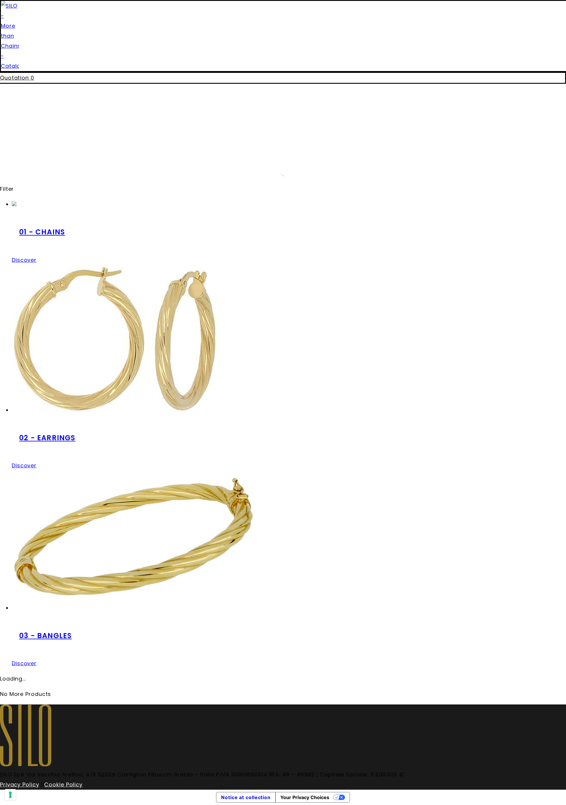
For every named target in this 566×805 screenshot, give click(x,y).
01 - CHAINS (42, 232)
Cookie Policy (63, 784)
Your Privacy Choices (304, 797)
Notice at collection (246, 797)
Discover (24, 260)
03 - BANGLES (45, 635)
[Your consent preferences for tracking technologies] (10, 794)
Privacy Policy (19, 784)
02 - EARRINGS (47, 438)
